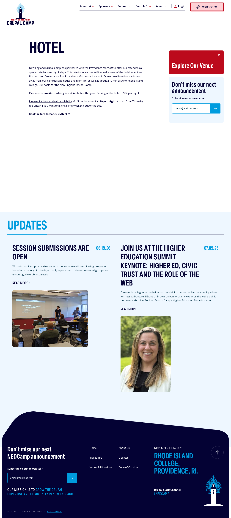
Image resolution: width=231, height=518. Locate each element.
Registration (209, 6)
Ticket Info (96, 457)
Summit (123, 6)
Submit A (85, 6)
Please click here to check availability (50, 101)
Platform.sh (54, 511)
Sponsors (104, 6)
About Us (124, 448)
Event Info (141, 6)
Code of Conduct (128, 467)
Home (93, 448)
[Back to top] (217, 452)
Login (181, 6)
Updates (124, 457)
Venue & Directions (101, 467)
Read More (20, 283)
